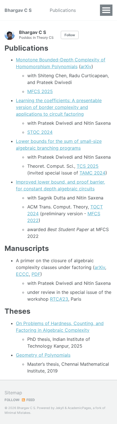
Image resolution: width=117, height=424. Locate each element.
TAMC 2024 (92, 173)
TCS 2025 (88, 166)
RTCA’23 (59, 299)
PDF (36, 274)
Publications (63, 10)
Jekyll (59, 408)
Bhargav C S (18, 10)
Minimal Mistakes (17, 413)
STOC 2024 (40, 132)
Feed (30, 400)
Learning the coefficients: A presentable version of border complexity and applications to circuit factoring (59, 107)
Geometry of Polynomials (43, 355)
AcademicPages (79, 408)
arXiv (86, 66)
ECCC (22, 274)
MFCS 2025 (40, 91)
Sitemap (13, 392)
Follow (69, 35)
